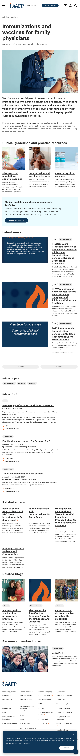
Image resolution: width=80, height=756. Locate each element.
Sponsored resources (64, 712)
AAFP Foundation (45, 695)
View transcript (62, 704)
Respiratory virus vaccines (65, 175)
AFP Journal (31, 5)
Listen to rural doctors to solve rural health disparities (64, 614)
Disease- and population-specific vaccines (12, 176)
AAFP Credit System (28, 728)
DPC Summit (43, 719)
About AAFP (6, 695)
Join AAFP (58, 653)
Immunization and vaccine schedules (39, 175)
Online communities (64, 723)
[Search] (75, 5)
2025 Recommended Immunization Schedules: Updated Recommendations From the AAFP (63, 334)
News (4, 712)
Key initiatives (7, 699)
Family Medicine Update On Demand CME (26, 441)
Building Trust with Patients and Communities (13, 551)
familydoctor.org (44, 699)
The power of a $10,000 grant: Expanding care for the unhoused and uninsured (40, 616)
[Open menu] (3, 5)
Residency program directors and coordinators (27, 708)
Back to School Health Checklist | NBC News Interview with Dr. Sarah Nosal (12, 514)
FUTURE (41, 708)
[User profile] (70, 5)
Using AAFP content (9, 723)
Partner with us (26, 695)
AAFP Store (42, 723)
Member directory (63, 730)
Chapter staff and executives (63, 718)
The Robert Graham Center (45, 714)
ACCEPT (66, 748)
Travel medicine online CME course (22, 473)
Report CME (60, 699)
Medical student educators (26, 701)
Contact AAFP (7, 708)
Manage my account (64, 695)
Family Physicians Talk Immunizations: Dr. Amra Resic (39, 512)
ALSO (22, 715)
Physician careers (63, 708)
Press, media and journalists (8, 718)
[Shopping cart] (65, 5)
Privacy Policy (24, 743)
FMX (40, 704)
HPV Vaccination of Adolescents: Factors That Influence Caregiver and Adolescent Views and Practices (64, 296)
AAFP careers (7, 704)
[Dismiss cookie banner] (73, 734)
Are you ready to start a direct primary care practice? (11, 614)
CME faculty (25, 724)
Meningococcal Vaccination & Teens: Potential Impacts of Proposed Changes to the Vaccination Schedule (65, 517)
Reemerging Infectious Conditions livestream (28, 405)
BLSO (22, 719)
